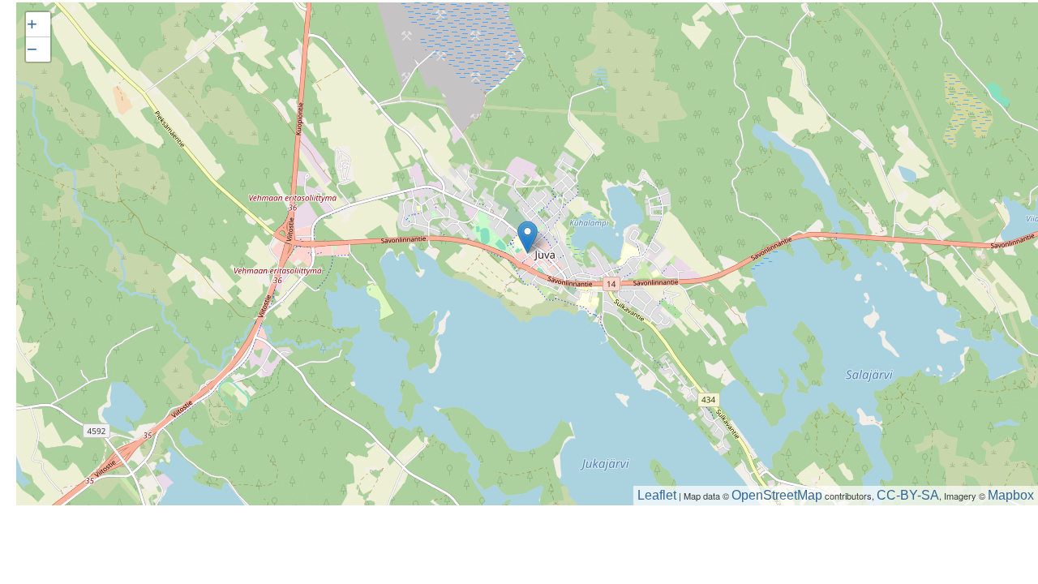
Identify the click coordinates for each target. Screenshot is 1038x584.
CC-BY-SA (908, 495)
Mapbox (1011, 495)
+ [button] (32, 24)
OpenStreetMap (776, 495)
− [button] (32, 49)
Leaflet (656, 495)
